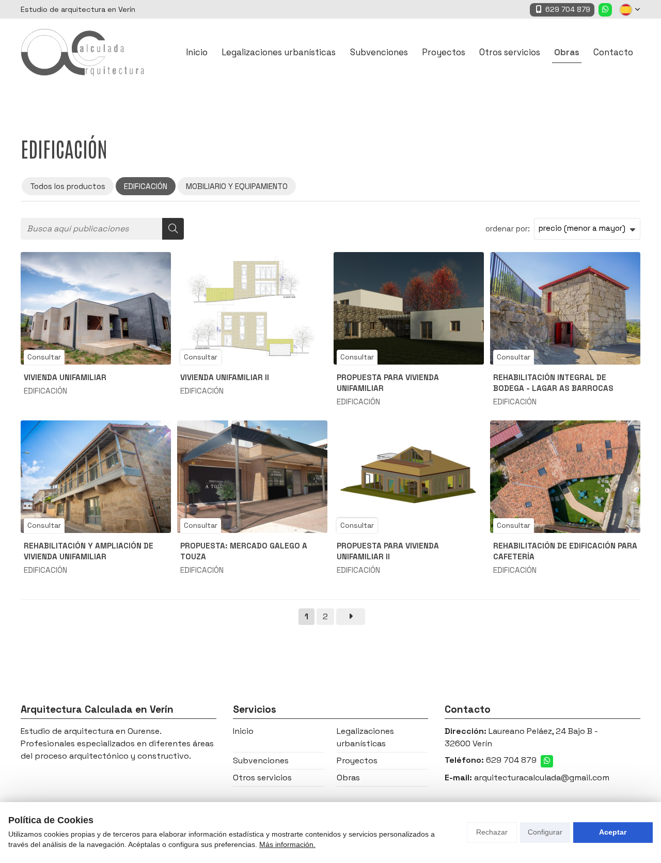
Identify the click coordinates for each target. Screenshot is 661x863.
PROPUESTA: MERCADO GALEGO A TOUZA (243, 551)
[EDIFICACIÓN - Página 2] (350, 616)
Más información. (287, 844)
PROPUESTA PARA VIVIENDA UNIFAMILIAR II (388, 551)
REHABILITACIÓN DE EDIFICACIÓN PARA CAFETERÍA (565, 551)
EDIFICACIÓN (45, 391)
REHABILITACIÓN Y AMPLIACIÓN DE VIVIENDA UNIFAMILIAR (88, 551)
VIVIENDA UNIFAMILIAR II (224, 377)
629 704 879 (511, 760)
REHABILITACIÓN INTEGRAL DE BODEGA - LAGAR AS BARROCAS (553, 382)
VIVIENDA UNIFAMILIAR (65, 377)
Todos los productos (67, 186)
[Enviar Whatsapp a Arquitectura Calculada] (605, 10)
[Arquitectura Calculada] (83, 52)
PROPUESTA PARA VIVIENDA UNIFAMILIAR (388, 382)
